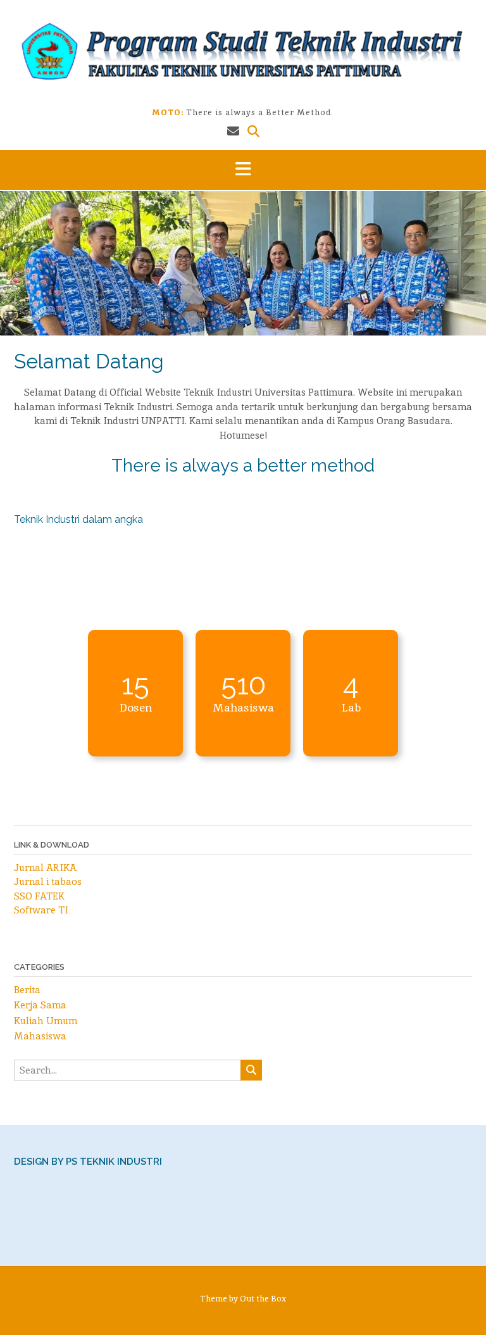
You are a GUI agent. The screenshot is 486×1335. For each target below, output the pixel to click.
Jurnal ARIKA (45, 868)
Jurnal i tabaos (48, 881)
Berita (27, 990)
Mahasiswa (40, 1036)
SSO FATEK (39, 896)
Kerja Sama (40, 1005)
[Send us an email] (233, 131)
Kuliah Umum (45, 1021)
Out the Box (263, 1298)
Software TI (41, 910)
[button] (243, 170)
